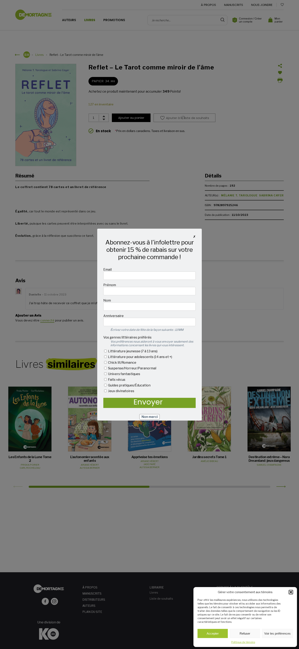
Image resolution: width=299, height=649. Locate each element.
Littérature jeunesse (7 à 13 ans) (132, 351)
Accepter (213, 633)
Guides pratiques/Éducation (129, 385)
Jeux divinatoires (120, 391)
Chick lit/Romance (121, 363)
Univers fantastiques (123, 374)
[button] (291, 592)
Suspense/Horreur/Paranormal (131, 368)
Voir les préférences (277, 633)
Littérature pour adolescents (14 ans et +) (139, 357)
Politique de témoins (243, 642)
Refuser (245, 633)
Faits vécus (116, 380)
